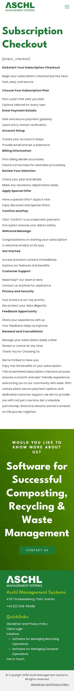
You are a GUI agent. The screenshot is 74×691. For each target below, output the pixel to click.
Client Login (14, 629)
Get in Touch (15, 659)
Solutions (12, 634)
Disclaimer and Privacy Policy (27, 624)
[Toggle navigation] (67, 6)
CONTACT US (37, 550)
